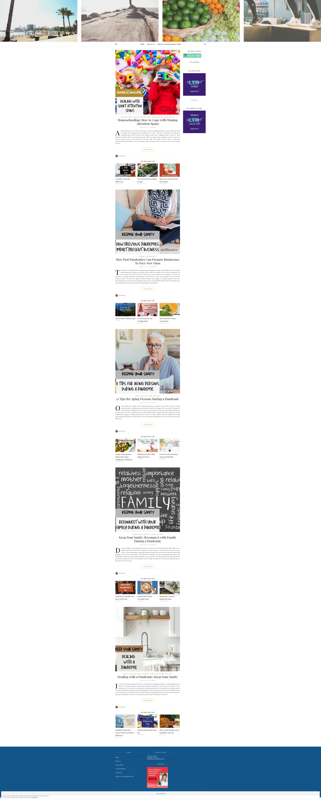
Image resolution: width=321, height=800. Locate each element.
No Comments (152, 127)
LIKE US (194, 100)
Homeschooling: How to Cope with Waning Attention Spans (148, 122)
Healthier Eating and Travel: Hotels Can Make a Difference (124, 732)
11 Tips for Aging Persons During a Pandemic (147, 399)
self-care (156, 396)
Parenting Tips (169, 117)
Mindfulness (159, 674)
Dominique (122, 156)
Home (142, 44)
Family (130, 117)
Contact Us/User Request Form (169, 44)
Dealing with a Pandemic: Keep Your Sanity (148, 677)
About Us (150, 44)
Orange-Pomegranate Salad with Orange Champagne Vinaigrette (124, 457)
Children (123, 117)
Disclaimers (118, 772)
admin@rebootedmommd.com (156, 759)
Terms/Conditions (120, 769)
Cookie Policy (35, 797)
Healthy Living (145, 117)
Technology (151, 256)
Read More (148, 149)
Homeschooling (157, 117)
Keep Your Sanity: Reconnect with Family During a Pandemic (147, 539)
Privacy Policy (119, 765)
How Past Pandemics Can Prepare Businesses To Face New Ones (147, 261)
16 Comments (152, 544)
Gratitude (132, 674)
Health (136, 117)
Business (143, 256)
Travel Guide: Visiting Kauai (125, 318)
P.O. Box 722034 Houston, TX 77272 (152, 756)
